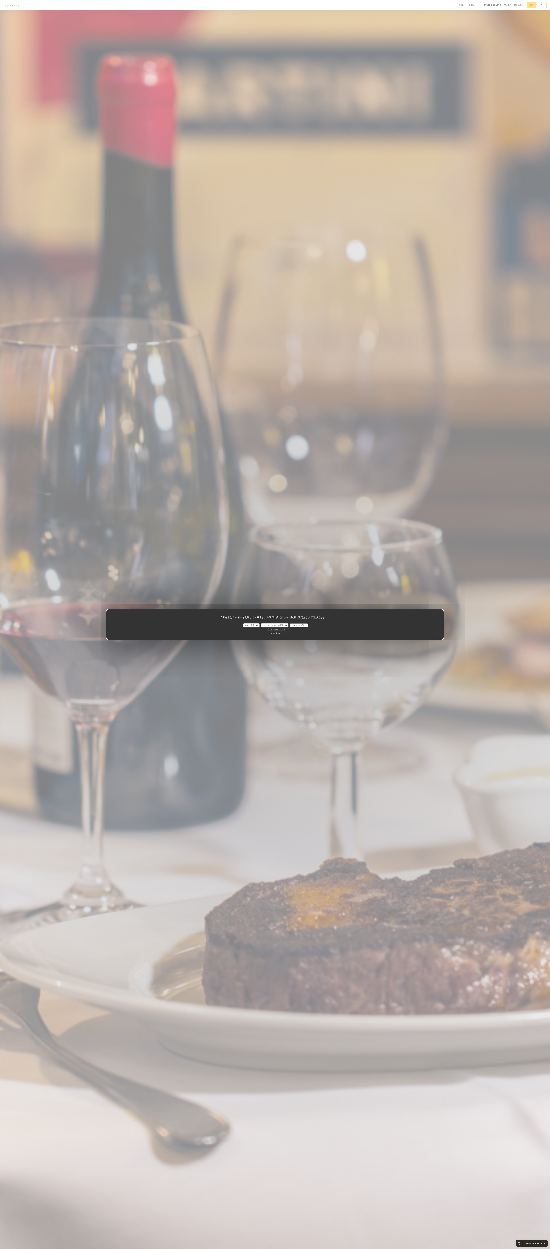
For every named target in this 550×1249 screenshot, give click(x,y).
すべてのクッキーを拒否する (275, 625)
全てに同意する (251, 625)
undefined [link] (275, 633)
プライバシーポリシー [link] (276, 629)
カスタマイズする (298, 625)
